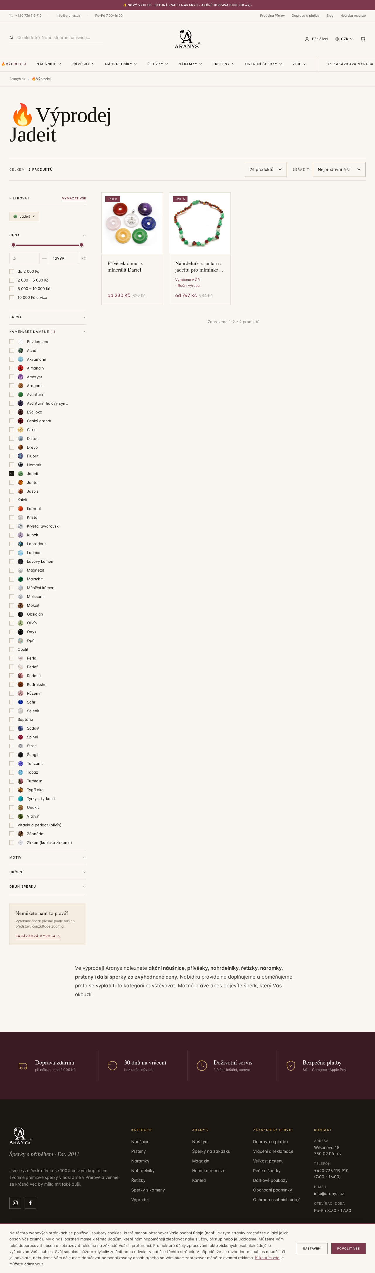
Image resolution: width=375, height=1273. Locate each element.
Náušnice (47, 64)
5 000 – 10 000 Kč (34, 288)
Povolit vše (348, 1248)
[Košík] (363, 39)
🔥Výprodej (13, 64)
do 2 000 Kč (28, 271)
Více (296, 64)
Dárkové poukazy (270, 1180)
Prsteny (221, 64)
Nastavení (312, 1248)
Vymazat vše (74, 198)
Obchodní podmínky (272, 1189)
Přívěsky (81, 64)
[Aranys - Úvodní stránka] (188, 39)
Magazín (200, 1160)
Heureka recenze (353, 15)
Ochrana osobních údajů (277, 1199)
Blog (329, 15)
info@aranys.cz (68, 15)
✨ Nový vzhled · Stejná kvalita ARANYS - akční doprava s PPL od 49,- (187, 5)
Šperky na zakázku (211, 1151)
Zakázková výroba (353, 64)
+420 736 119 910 (28, 15)
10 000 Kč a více (32, 297)
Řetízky (155, 64)
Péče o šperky (267, 1170)
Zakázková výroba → (38, 936)
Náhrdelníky (118, 64)
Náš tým (200, 1141)
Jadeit (25, 216)
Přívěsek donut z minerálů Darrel (125, 266)
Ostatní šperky (261, 64)
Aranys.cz (17, 79)
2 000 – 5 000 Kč (33, 280)
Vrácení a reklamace (273, 1151)
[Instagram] (15, 1203)
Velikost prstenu (268, 1160)
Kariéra (199, 1180)
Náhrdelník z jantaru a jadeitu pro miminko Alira (199, 266)
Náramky (187, 64)
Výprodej (140, 1199)
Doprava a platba (305, 15)
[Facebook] (30, 1203)
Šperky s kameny (148, 1189)
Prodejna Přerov (272, 15)
